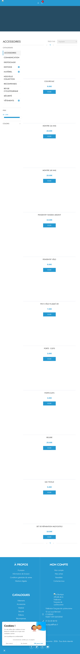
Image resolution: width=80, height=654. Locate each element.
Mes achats (59, 574)
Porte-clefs (49, 393)
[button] (4, 650)
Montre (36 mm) (49, 126)
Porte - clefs (49, 348)
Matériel (21, 608)
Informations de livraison (21, 574)
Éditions (21, 615)
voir (49, 92)
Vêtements (21, 601)
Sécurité (21, 611)
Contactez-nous (59, 581)
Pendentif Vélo (49, 259)
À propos (21, 570)
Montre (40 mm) (49, 170)
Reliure (49, 437)
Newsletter (59, 577)
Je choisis (24, 643)
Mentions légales (21, 581)
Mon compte (58, 570)
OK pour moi (38, 643)
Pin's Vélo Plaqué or (49, 304)
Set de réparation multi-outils (49, 526)
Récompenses (21, 618)
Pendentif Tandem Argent (49, 215)
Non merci (9, 643)
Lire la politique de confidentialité (13, 636)
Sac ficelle (49, 482)
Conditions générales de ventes (21, 577)
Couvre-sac (49, 81)
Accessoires (21, 604)
